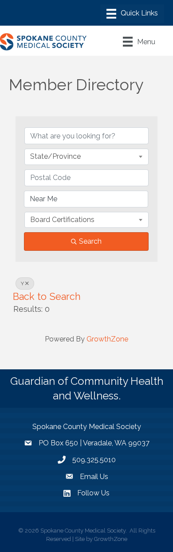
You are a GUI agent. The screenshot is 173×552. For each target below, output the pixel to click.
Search (90, 241)
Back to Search (47, 296)
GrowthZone (107, 339)
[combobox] (86, 157)
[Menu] (132, 13)
